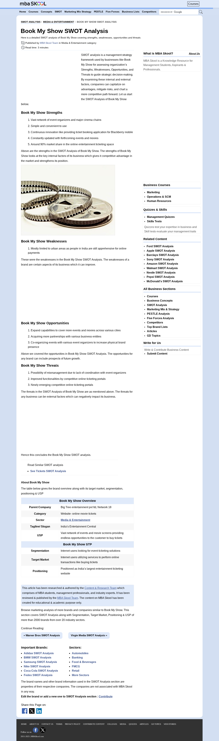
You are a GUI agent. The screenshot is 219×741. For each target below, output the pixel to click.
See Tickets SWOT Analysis (48, 471)
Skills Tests (154, 221)
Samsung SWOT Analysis (40, 662)
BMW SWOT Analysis (37, 657)
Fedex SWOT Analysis (38, 675)
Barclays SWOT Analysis (163, 255)
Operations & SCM (159, 196)
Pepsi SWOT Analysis (161, 276)
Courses (193, 3)
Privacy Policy (72, 724)
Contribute (106, 696)
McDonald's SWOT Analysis (165, 281)
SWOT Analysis (157, 305)
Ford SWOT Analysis (160, 246)
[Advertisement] (50, 77)
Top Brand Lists (157, 326)
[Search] (201, 12)
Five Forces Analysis (160, 318)
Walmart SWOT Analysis (162, 268)
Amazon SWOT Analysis (162, 263)
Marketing (153, 192)
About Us (194, 53)
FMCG (76, 666)
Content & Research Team (101, 588)
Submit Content (157, 353)
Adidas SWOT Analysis (39, 653)
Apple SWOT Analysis (161, 250)
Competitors (155, 322)
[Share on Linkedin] (39, 712)
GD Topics (153, 335)
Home (24, 724)
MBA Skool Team (49, 43)
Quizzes (133, 724)
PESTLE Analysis (158, 313)
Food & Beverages (84, 662)
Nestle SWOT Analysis (161, 272)
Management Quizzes (161, 216)
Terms (59, 724)
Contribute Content (94, 724)
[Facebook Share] (24, 712)
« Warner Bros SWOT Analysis (42, 635)
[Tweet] (32, 712)
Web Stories (170, 724)
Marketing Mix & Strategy (163, 309)
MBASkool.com (37, 736)
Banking (77, 657)
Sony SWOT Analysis (160, 259)
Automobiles (80, 653)
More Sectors (80, 675)
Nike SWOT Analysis (37, 666)
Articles (152, 331)
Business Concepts (160, 300)
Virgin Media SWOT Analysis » (89, 635)
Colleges (112, 724)
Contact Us (47, 724)
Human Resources (159, 201)
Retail (75, 670)
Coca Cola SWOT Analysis (41, 670)
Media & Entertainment (75, 520)
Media (123, 724)
